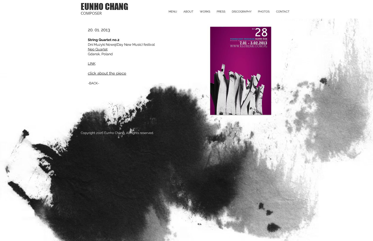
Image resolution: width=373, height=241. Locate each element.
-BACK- (93, 83)
